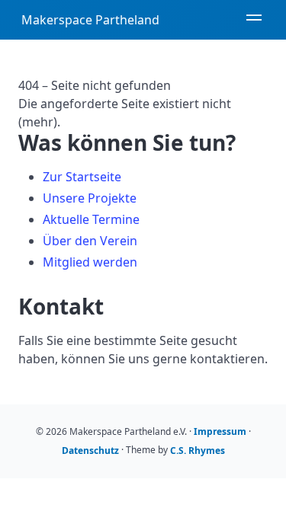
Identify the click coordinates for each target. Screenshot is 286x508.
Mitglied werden (90, 262)
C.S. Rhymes (197, 450)
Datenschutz (90, 450)
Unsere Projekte (90, 198)
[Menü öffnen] (254, 20)
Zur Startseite (82, 176)
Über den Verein (90, 240)
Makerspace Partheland (90, 19)
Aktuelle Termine (91, 219)
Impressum (220, 431)
